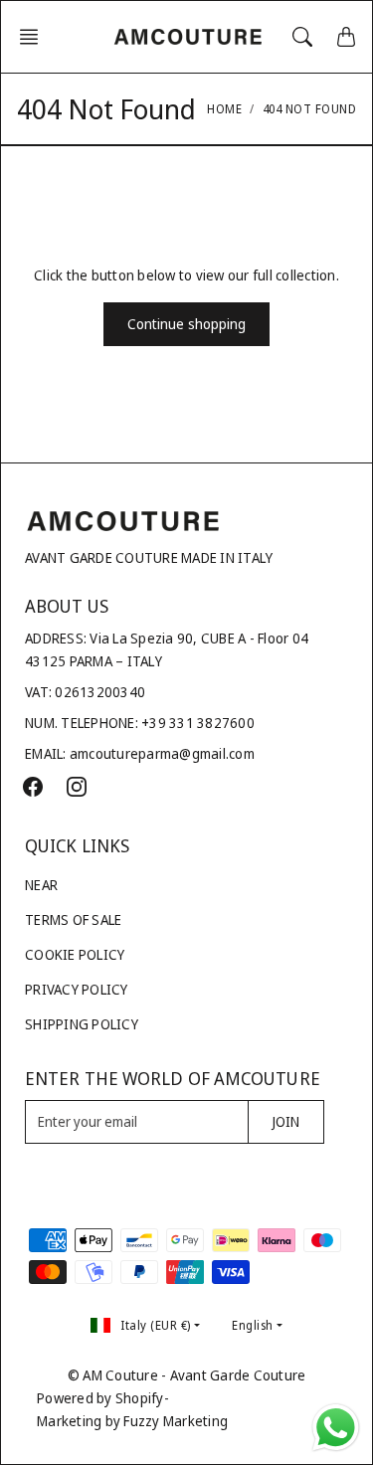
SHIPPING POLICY (81, 1023)
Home (224, 108)
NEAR (41, 884)
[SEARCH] (302, 37)
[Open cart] (346, 37)
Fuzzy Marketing (175, 1420)
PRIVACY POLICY (76, 989)
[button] (35, 37)
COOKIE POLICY (74, 954)
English (253, 1325)
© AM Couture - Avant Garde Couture (187, 1375)
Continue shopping (187, 323)
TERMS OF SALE (73, 919)
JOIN (286, 1121)
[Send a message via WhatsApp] (335, 1427)
